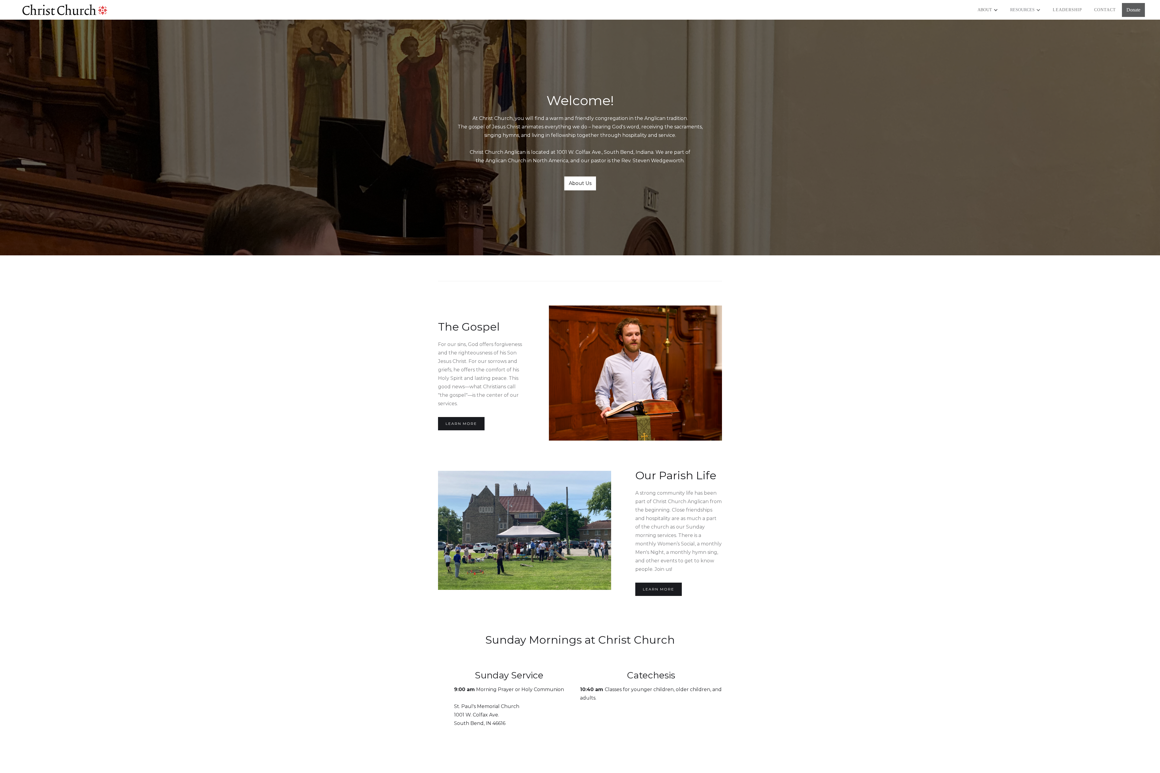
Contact (1105, 10)
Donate (1133, 9)
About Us (580, 183)
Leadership (1067, 10)
